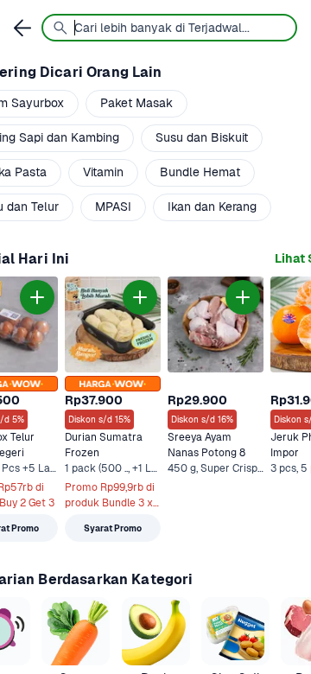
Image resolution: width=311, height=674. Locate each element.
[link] (113, 409)
